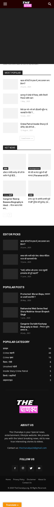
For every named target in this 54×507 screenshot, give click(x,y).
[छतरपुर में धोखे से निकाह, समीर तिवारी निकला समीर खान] (10, 98)
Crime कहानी (8, 195)
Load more (25, 138)
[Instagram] (23, 468)
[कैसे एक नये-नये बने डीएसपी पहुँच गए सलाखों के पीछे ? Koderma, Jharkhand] (10, 113)
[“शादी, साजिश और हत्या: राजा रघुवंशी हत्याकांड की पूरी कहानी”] (10, 274)
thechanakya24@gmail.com (33, 447)
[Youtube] (39, 468)
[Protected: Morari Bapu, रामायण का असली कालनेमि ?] (10, 298)
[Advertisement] (27, 37)
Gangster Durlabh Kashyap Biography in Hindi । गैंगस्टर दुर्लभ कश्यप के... (34, 327)
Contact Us (27, 482)
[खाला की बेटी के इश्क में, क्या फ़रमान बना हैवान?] (10, 84)
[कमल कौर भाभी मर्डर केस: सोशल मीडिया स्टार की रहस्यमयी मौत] (10, 259)
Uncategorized (34, 168)
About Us (42, 479)
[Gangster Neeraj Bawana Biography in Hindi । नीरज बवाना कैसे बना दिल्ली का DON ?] (14, 188)
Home (8, 479)
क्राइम (5, 168)
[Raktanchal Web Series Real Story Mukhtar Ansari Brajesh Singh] (10, 312)
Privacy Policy (18, 479)
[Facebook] (15, 468)
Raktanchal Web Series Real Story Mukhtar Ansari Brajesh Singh (34, 311)
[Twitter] (31, 468)
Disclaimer (31, 479)
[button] (50, 4)
